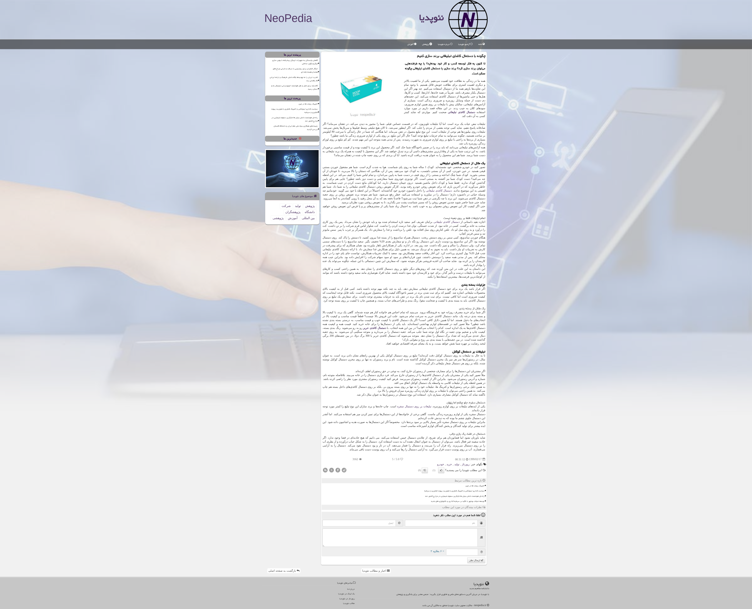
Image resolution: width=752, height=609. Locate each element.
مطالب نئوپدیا (349, 603)
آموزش (410, 44)
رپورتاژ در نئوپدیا (347, 598)
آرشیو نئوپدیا (464, 44)
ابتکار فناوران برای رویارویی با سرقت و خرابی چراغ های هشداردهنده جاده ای (295, 70)
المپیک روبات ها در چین (474, 486)
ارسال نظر (475, 560)
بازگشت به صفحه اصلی (282, 570)
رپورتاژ (466, 464)
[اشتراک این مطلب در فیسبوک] (338, 469)
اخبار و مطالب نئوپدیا (374, 570)
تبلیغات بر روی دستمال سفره (414, 406)
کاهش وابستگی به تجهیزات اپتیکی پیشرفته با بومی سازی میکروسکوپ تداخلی (295, 62)
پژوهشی (278, 218)
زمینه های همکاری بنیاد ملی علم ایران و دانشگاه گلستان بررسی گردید (296, 127)
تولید (456, 464)
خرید (449, 464)
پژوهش (425, 44)
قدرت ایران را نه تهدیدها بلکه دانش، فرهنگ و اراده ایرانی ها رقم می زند (294, 79)
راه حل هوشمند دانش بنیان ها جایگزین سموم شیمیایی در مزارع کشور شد (454, 496)
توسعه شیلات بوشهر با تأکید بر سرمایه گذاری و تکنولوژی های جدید (457, 501)
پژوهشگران (292, 212)
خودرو (440, 464)
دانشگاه (310, 212)
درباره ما (351, 589)
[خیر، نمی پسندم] (425, 470)
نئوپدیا (431, 17)
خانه (480, 44)
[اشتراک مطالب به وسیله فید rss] (325, 469)
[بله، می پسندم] (441, 470)
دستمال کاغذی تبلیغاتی (461, 112)
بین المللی (308, 218)
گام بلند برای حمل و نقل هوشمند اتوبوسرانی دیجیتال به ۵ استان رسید (294, 87)
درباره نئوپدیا (444, 44)
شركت (286, 206)
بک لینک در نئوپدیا (346, 594)
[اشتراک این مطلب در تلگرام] (344, 469)
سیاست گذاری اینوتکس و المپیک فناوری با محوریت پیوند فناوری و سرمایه (454, 491)
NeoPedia (288, 18)
